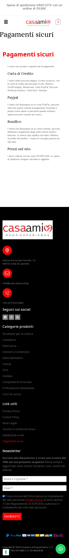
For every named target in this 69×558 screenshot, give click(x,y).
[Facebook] (5, 317)
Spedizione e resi (13, 435)
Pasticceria (9, 346)
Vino (5, 370)
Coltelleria (9, 340)
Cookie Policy (11, 417)
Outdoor (8, 376)
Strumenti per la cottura (18, 334)
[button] (6, 21)
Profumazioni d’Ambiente (18, 388)
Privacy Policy (11, 411)
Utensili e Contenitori (16, 352)
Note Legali (10, 423)
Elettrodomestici (13, 358)
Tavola (7, 364)
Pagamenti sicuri (13, 441)
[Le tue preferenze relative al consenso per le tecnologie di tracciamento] (6, 552)
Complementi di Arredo (17, 382)
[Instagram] (11, 317)
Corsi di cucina (12, 394)
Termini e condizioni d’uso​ (19, 429)
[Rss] (17, 317)
